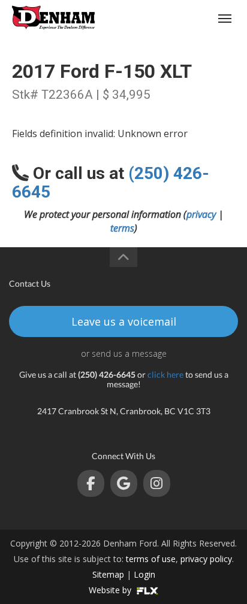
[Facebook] (90, 483)
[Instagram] (156, 483)
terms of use (151, 558)
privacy (201, 214)
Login (144, 574)
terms (122, 228)
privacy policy (206, 558)
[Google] (123, 483)
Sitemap (108, 574)
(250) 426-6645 (179, 18)
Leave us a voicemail (123, 321)
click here (165, 374)
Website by (111, 590)
